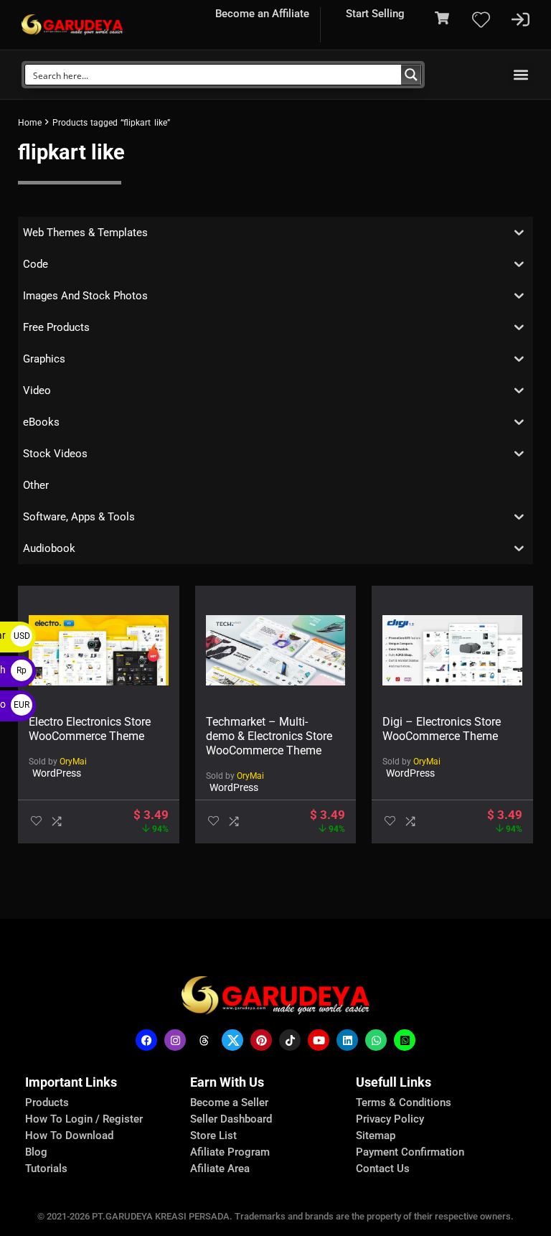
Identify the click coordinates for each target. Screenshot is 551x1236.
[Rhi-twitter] (232, 1040)
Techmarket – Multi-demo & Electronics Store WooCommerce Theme (269, 736)
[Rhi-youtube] (318, 1040)
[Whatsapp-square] (404, 1040)
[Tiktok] (290, 1040)
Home (30, 123)
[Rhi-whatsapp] (376, 1040)
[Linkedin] (347, 1040)
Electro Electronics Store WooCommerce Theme (90, 729)
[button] (521, 75)
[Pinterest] (261, 1040)
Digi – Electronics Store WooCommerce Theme (441, 729)
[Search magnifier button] (411, 75)
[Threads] (204, 1040)
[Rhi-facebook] (146, 1040)
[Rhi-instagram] (175, 1040)
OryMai (73, 762)
